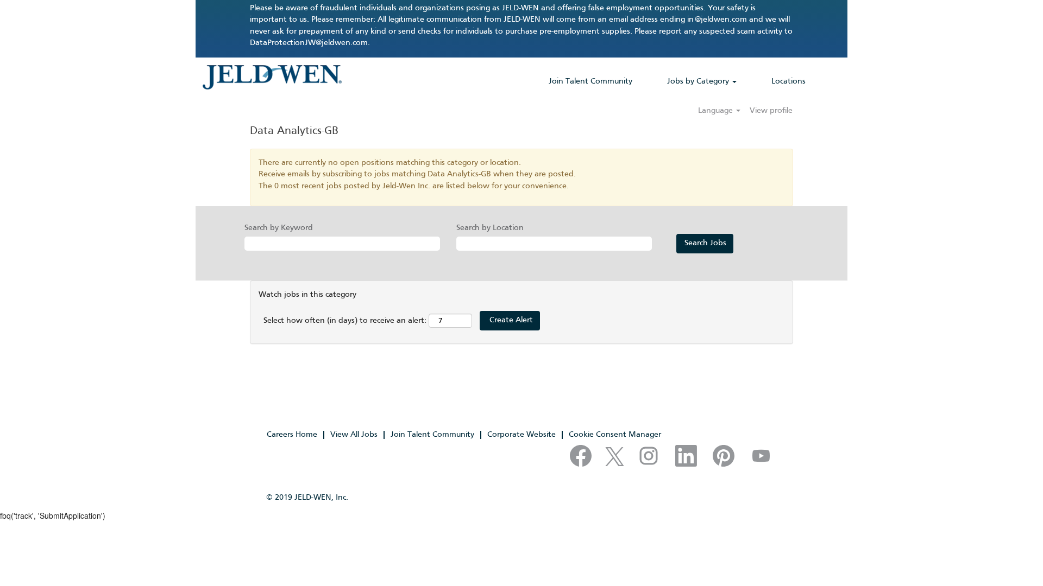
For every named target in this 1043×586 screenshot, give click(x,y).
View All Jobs (354, 434)
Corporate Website (521, 434)
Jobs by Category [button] (699, 81)
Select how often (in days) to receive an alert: (344, 320)
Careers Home (292, 434)
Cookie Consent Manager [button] (615, 434)
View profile (771, 110)
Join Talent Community (590, 81)
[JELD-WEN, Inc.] (272, 77)
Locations (788, 81)
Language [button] (716, 110)
